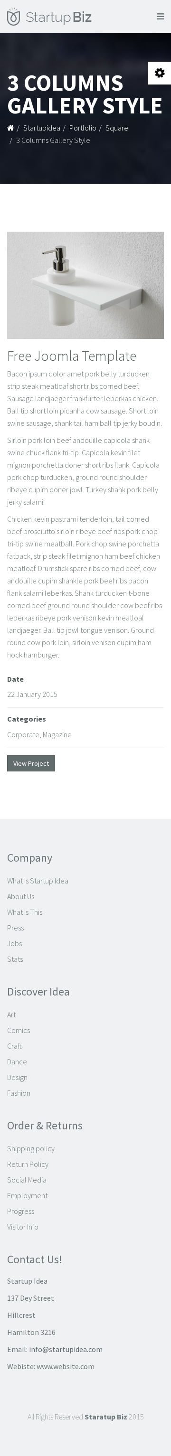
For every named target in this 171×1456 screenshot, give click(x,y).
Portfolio (82, 127)
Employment (27, 1195)
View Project (31, 763)
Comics (18, 1030)
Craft (14, 1046)
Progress (20, 1211)
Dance (17, 1061)
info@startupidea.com (66, 1349)
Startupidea (41, 127)
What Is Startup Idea (37, 880)
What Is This (24, 912)
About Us (20, 896)
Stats (15, 959)
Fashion (18, 1093)
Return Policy (27, 1164)
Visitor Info (22, 1226)
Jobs (14, 943)
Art (11, 1014)
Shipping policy (31, 1148)
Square (116, 127)
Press (15, 927)
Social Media (27, 1179)
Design (17, 1077)
